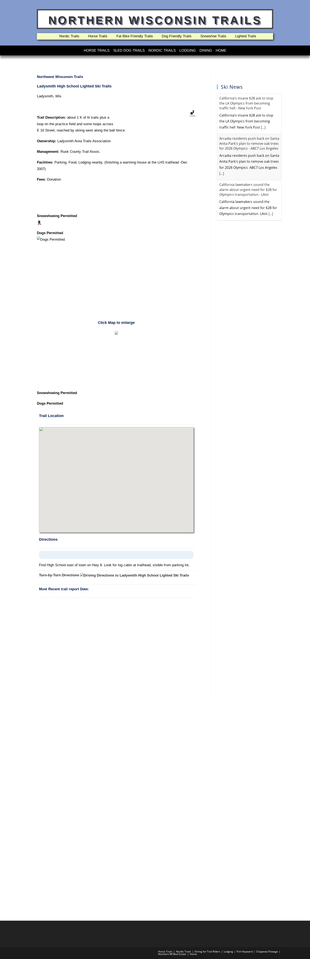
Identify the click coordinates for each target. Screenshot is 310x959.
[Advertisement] (116, 283)
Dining (205, 50)
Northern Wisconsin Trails (155, 20)
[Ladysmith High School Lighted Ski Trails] (116, 333)
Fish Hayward (244, 951)
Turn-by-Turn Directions (59, 575)
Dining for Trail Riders (207, 951)
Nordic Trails (162, 50)
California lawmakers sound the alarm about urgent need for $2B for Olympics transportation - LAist (248, 189)
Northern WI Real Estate (172, 954)
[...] (263, 127)
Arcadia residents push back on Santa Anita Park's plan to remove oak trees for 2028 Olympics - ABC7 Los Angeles (249, 143)
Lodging (187, 50)
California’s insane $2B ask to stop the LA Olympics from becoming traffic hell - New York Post (246, 103)
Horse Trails (96, 50)
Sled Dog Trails (129, 50)
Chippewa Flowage (267, 951)
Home (221, 50)
